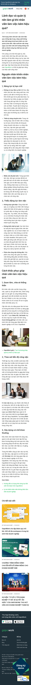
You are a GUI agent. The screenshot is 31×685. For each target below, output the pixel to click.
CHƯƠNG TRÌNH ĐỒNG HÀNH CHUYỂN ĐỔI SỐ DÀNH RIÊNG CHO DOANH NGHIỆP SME (15, 565)
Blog (3, 32)
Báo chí (4, 640)
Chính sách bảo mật (22, 647)
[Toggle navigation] (28, 8)
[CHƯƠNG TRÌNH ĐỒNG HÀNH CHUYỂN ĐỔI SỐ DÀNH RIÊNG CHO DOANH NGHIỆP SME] (15, 548)
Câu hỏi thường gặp (22, 642)
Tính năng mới (5, 645)
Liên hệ (19, 640)
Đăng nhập (19, 8)
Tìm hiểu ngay (26, 3)
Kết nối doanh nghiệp (12, 32)
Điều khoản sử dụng (22, 645)
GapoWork (8, 67)
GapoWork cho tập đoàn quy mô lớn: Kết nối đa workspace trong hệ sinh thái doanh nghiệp (15, 531)
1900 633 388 (8, 673)
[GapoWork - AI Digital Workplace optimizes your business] (8, 8)
